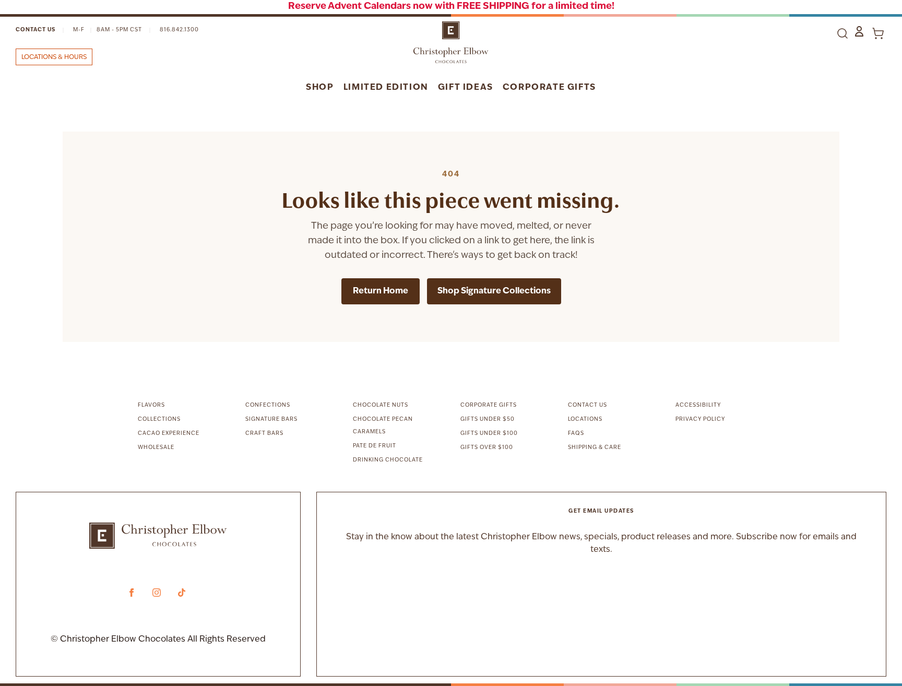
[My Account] (859, 31)
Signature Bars (271, 419)
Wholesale (156, 448)
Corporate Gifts (549, 88)
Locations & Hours (54, 57)
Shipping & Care (594, 448)
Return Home (380, 291)
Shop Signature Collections (494, 291)
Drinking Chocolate (388, 460)
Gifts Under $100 (489, 433)
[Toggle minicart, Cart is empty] (878, 33)
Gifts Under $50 (487, 419)
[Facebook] (131, 592)
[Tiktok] (182, 592)
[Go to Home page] (451, 42)
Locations (585, 419)
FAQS (576, 433)
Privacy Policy (700, 419)
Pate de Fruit (374, 446)
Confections (267, 405)
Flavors (151, 405)
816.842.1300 (179, 30)
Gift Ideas (465, 88)
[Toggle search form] (842, 33)
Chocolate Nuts (380, 405)
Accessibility (698, 405)
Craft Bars (264, 433)
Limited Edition (386, 88)
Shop (320, 88)
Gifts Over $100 (486, 448)
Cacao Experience (168, 433)
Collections (159, 419)
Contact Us (35, 30)
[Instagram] (157, 592)
